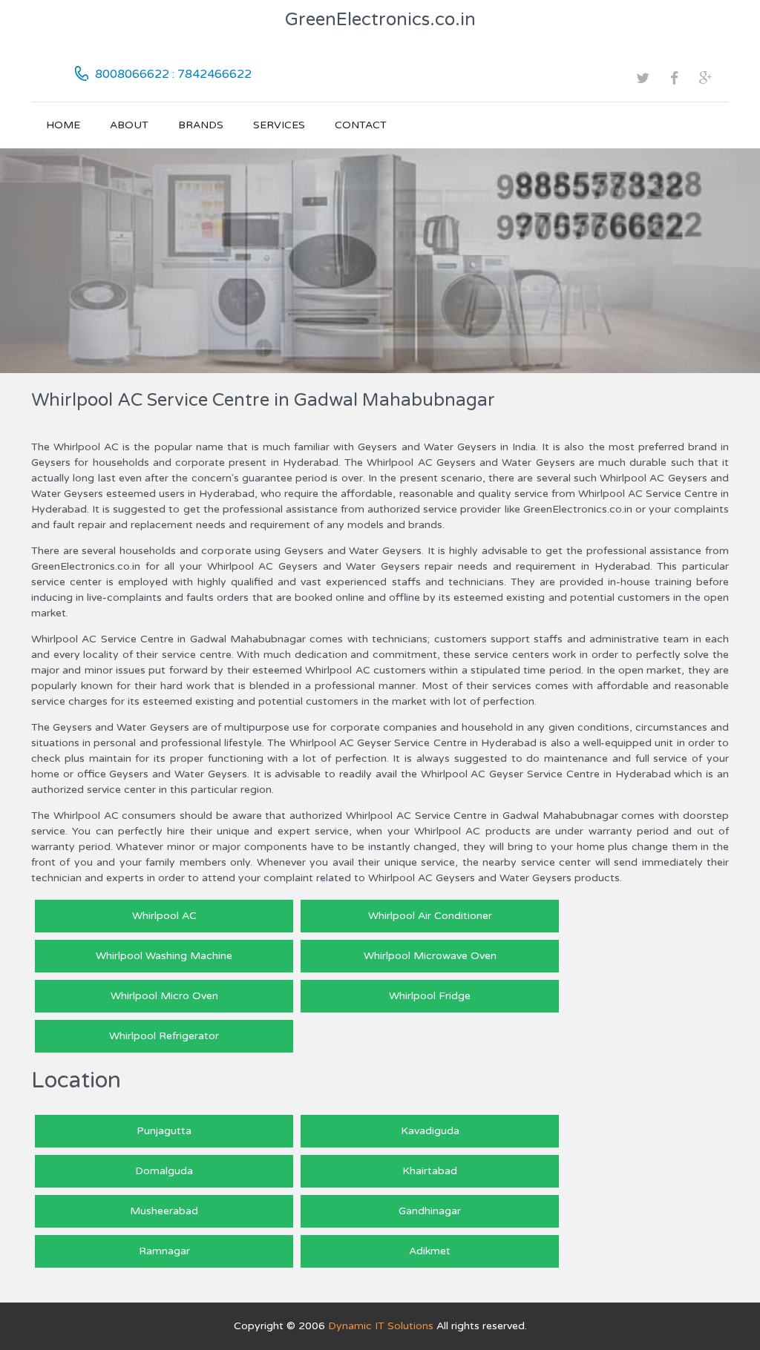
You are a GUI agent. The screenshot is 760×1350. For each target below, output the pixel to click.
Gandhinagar (430, 1211)
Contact (361, 125)
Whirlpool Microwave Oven (430, 955)
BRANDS (200, 125)
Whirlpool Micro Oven (164, 996)
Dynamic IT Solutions (380, 1326)
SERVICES (279, 125)
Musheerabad (164, 1211)
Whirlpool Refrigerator (164, 1036)
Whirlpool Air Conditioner (430, 915)
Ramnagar (164, 1251)
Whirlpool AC (164, 915)
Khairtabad (429, 1171)
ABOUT (129, 125)
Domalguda (164, 1171)
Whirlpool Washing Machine (164, 955)
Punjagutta (164, 1131)
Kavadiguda (430, 1131)
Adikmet (430, 1251)
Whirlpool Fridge (430, 996)
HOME (63, 125)
